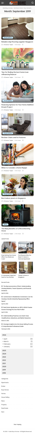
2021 (4, 363)
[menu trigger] (3, 3)
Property (4, 404)
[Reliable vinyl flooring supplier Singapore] (17, 29)
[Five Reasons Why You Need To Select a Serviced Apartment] (26, 247)
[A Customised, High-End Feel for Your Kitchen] (9, 267)
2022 (4, 360)
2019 (4, 370)
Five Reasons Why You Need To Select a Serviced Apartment (24, 257)
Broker (3, 386)
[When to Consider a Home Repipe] (17, 155)
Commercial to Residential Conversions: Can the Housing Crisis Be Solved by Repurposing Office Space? (17, 299)
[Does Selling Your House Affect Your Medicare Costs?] (9, 247)
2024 (4, 354)
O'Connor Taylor (8, 44)
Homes (3, 393)
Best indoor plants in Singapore (13, 198)
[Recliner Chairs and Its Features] (17, 124)
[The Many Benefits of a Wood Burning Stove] (17, 215)
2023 (4, 357)
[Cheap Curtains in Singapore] (26, 267)
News (5, 224)
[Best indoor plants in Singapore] (17, 185)
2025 (4, 350)
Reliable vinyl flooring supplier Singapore (17, 42)
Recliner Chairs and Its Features (13, 137)
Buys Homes (5, 390)
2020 (4, 366)
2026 (4, 335)
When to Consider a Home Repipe (14, 168)
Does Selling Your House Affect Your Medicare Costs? (8, 257)
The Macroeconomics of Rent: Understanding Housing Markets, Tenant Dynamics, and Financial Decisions (16, 288)
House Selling (8, 37)
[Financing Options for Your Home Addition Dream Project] (17, 92)
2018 (4, 373)
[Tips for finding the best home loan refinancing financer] (17, 59)
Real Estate (4, 408)
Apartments (5, 382)
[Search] (32, 3)
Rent (2, 412)
